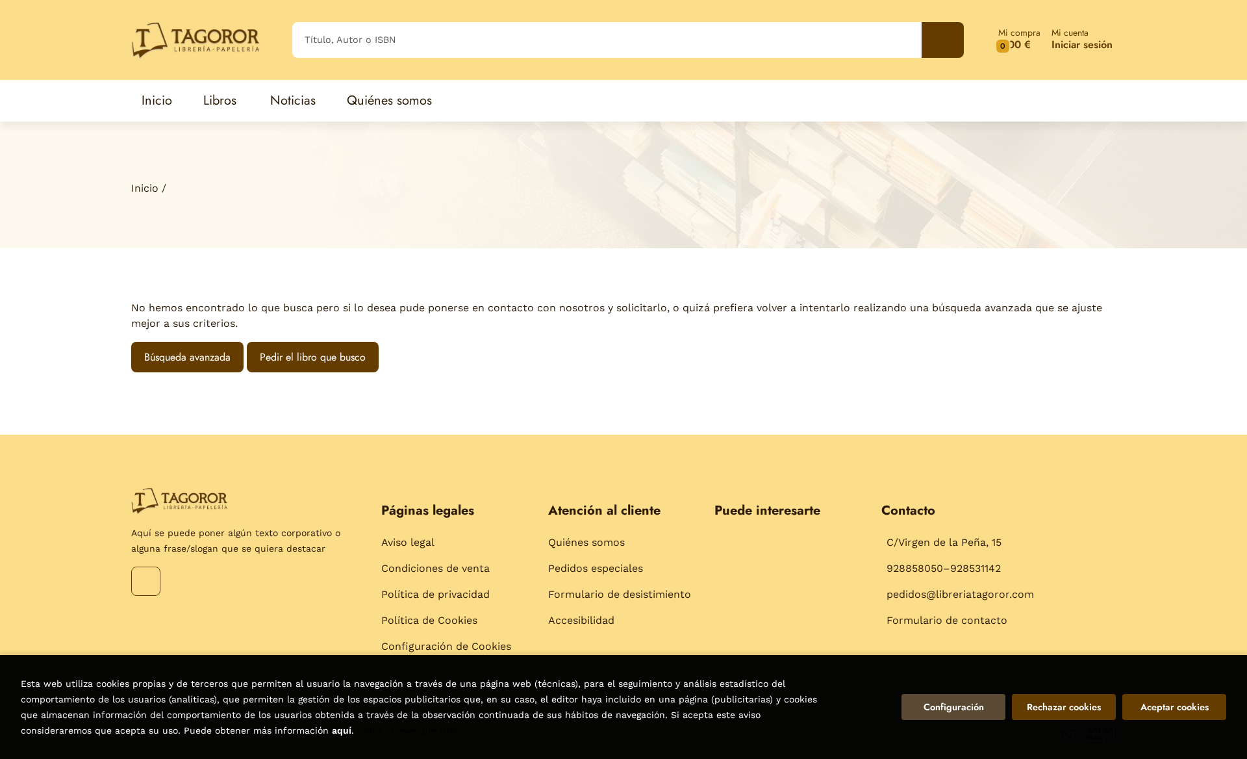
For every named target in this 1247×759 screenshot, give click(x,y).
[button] (1019, 40)
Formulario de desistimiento (619, 594)
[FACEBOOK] (145, 581)
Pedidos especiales (595, 568)
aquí (341, 730)
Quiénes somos (586, 542)
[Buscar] (943, 40)
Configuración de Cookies (446, 646)
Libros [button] (219, 100)
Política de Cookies (429, 620)
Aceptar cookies (1174, 707)
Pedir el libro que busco (313, 357)
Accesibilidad (581, 620)
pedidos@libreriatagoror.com (960, 594)
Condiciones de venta (435, 568)
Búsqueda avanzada (187, 357)
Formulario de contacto (947, 620)
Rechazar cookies (1064, 707)
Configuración (954, 707)
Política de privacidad (435, 594)
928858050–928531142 (944, 568)
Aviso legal (408, 542)
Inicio (144, 188)
